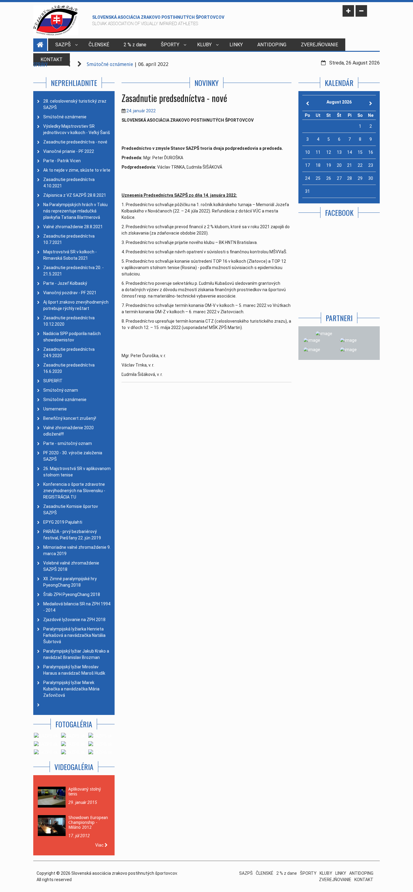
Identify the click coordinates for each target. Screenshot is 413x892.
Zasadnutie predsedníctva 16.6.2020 (69, 368)
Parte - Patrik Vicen (62, 160)
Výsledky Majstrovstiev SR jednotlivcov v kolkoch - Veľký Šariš (76, 129)
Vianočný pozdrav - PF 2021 (69, 292)
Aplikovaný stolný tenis (84, 791)
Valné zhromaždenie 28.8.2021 (73, 226)
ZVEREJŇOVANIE (319, 45)
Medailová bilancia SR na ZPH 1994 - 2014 (76, 607)
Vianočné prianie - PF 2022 (68, 151)
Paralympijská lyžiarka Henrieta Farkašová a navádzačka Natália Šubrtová (74, 635)
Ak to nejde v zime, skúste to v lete (76, 170)
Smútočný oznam (60, 390)
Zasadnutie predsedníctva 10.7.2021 (69, 239)
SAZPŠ (63, 45)
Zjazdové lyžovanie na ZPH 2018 (74, 619)
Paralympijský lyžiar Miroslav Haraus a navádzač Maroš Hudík (74, 670)
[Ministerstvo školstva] (323, 333)
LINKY (236, 45)
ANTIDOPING (271, 45)
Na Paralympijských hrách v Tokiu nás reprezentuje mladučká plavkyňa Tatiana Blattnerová (75, 211)
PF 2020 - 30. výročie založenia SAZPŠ (72, 456)
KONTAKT (363, 879)
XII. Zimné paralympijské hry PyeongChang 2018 (70, 582)
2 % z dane (135, 45)
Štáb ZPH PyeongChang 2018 (71, 594)
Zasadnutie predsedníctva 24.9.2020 (69, 352)
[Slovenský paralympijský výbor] (311, 340)
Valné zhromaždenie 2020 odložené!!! (68, 430)
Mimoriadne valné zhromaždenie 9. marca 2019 (77, 550)
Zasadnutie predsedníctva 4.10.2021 (69, 182)
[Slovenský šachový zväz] (348, 350)
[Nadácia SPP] (348, 340)
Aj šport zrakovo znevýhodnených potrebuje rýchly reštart (76, 305)
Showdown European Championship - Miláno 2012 (88, 822)
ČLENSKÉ (99, 45)
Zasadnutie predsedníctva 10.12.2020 (69, 321)
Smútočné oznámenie (110, 64)
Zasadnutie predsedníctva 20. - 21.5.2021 (73, 270)
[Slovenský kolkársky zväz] (311, 350)
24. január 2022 (141, 110)
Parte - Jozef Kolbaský (65, 283)
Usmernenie (55, 409)
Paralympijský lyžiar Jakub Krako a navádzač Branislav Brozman (76, 654)
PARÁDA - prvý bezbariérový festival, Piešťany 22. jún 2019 (72, 534)
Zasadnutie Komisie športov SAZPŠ (70, 509)
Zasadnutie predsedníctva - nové (75, 142)
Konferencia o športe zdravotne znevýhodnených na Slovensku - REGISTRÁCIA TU (74, 490)
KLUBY (204, 45)
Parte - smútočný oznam (67, 443)
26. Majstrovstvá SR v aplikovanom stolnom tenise (77, 471)
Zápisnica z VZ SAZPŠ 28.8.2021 (74, 195)
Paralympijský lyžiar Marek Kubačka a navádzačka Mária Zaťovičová (71, 689)
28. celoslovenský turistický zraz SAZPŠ (74, 104)
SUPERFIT (53, 380)
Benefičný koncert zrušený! (69, 418)
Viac (100, 845)
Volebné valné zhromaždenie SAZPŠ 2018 (71, 566)
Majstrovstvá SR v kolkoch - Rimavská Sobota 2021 (70, 255)
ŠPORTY (170, 45)
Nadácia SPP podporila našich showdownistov (72, 336)
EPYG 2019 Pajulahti (62, 522)
